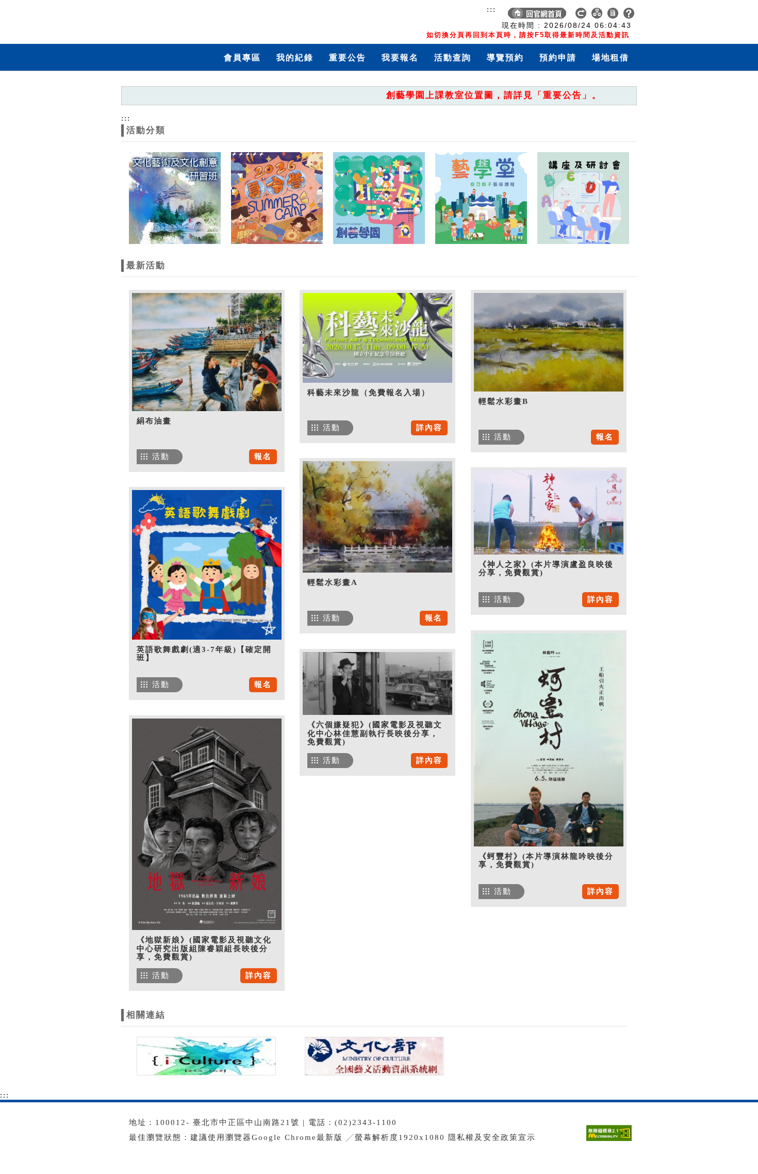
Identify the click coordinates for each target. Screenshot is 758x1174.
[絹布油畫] (207, 352)
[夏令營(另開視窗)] (277, 197)
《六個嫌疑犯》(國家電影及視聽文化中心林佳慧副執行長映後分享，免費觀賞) (374, 733)
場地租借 (610, 57)
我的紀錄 (295, 57)
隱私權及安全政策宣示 (492, 1137)
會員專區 (242, 57)
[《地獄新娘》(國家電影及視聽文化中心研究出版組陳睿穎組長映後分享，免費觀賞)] (207, 824)
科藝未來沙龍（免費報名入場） (368, 392)
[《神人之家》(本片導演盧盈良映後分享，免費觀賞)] (549, 512)
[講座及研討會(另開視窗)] (583, 197)
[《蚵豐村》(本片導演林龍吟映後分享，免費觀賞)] (549, 740)
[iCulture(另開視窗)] (205, 1055)
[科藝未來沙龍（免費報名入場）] (377, 337)
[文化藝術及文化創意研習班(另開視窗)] (175, 197)
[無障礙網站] (611, 1140)
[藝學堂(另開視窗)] (481, 197)
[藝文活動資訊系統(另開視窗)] (371, 1055)
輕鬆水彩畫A (332, 582)
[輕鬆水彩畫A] (377, 517)
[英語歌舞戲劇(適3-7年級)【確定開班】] (207, 565)
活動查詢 (452, 57)
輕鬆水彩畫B (504, 401)
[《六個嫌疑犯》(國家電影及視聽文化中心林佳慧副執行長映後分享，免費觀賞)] (377, 683)
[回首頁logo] (180, 20)
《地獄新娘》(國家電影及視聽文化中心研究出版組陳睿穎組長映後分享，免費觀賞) (204, 948)
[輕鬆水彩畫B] (549, 342)
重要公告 (347, 57)
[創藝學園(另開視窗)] (379, 197)
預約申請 (557, 57)
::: (491, 9)
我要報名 (400, 57)
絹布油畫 (154, 421)
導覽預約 (505, 57)
